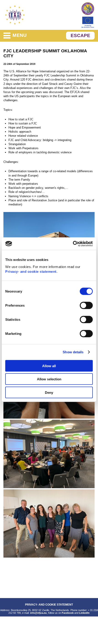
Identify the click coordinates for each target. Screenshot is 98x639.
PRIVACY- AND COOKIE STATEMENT (49, 604)
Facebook (68, 612)
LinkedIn (84, 612)
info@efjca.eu (38, 612)
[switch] (86, 305)
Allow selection (49, 379)
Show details (73, 352)
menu (20, 35)
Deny (49, 392)
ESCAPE (80, 35)
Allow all (49, 366)
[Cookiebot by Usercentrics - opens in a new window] (73, 244)
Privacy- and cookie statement (31, 271)
